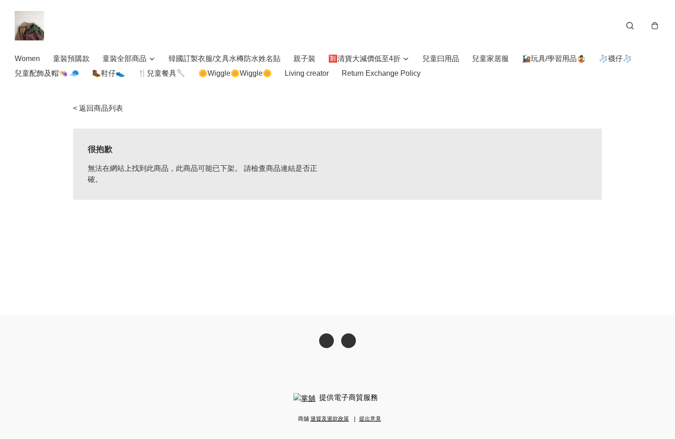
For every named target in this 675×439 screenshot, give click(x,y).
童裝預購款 (71, 58)
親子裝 (304, 58)
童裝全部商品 (124, 58)
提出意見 (370, 419)
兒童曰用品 (440, 58)
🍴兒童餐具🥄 (162, 73)
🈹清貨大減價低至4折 (364, 58)
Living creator (307, 73)
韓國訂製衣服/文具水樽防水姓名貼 (225, 58)
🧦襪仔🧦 (615, 58)
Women (27, 58)
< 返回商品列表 (98, 108)
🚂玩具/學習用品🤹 (554, 58)
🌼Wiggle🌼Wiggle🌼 (235, 73)
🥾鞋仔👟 (108, 73)
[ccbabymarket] (29, 25)
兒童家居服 (490, 58)
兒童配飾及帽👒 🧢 (47, 73)
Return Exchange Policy (381, 73)
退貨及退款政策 (329, 419)
